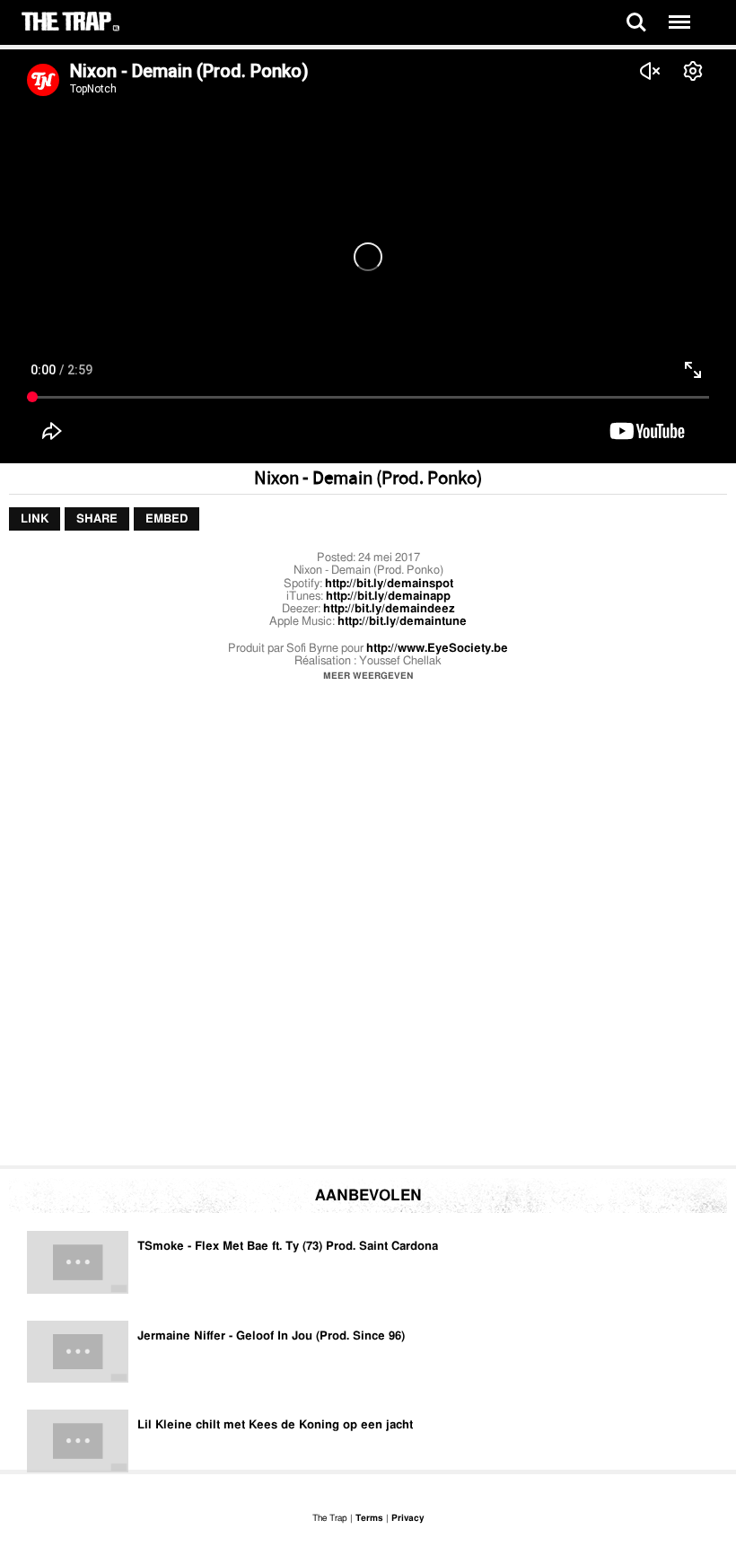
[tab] (34, 519)
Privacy (407, 1518)
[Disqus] (368, 928)
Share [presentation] (97, 518)
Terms (369, 1518)
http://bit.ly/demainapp (388, 596)
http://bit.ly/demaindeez (389, 609)
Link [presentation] (34, 518)
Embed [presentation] (166, 518)
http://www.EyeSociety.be (437, 649)
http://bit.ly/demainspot (389, 584)
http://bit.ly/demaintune (402, 622)
